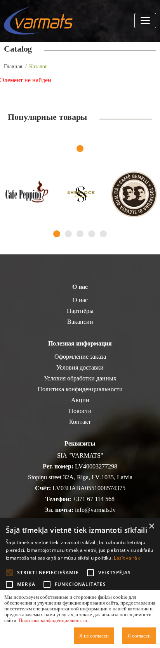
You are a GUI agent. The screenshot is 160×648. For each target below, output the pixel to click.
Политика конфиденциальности (80, 389)
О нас (80, 300)
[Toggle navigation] (145, 20)
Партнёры (80, 311)
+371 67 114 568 (94, 499)
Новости (80, 411)
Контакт (80, 421)
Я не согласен (94, 636)
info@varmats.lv (95, 509)
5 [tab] (103, 233)
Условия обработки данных (80, 378)
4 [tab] (91, 233)
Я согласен (139, 636)
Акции (80, 400)
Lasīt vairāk (127, 558)
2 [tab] (68, 233)
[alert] (80, 583)
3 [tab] (80, 233)
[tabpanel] (27, 194)
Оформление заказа (80, 356)
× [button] (151, 526)
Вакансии (80, 321)
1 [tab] (80, 148)
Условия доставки (80, 367)
